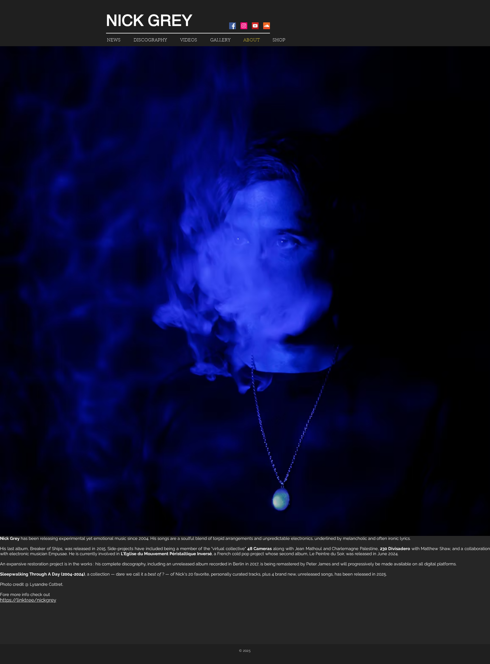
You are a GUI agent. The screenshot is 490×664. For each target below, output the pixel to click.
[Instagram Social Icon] (243, 25)
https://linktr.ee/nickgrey (28, 600)
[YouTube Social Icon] (255, 25)
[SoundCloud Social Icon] (266, 25)
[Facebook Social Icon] (232, 25)
